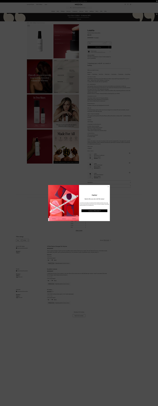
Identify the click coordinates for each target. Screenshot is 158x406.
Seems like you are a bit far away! (94, 199)
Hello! (94, 195)
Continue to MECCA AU (93, 210)
